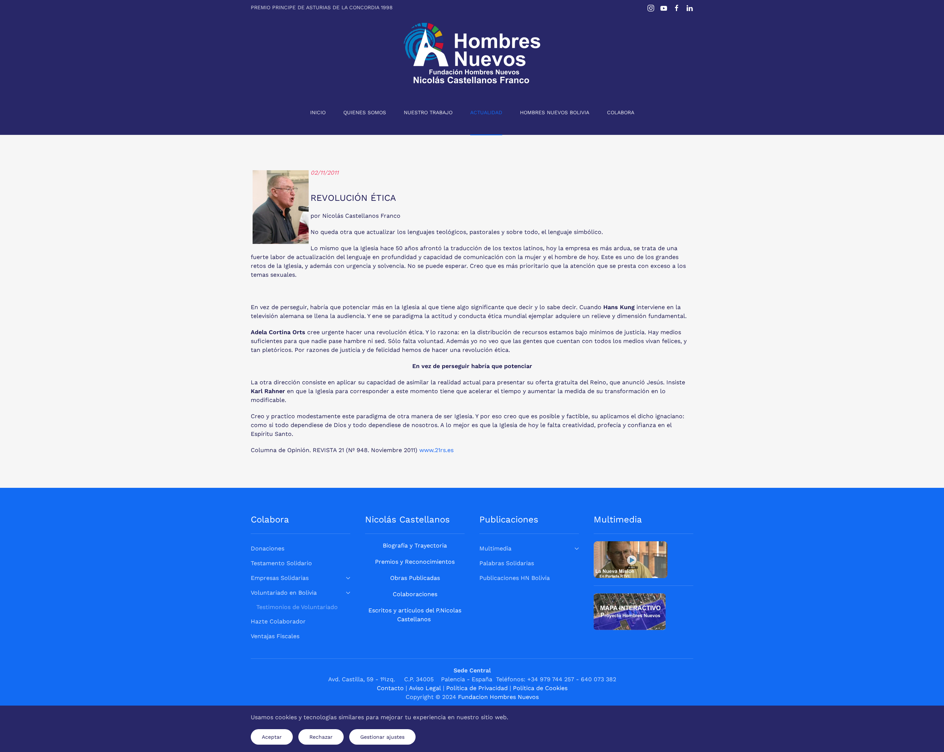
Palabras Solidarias (506, 563)
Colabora (620, 112)
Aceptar (272, 737)
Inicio (318, 112)
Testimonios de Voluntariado (297, 607)
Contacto (390, 688)
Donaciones (267, 548)
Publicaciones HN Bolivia (514, 577)
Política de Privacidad (477, 688)
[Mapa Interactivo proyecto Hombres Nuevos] (630, 611)
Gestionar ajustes (382, 737)
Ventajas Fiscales (275, 636)
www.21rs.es (436, 450)
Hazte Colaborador (278, 621)
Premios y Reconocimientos (415, 561)
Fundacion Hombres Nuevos (498, 696)
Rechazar (321, 737)
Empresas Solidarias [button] (280, 577)
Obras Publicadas (415, 577)
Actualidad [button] (486, 112)
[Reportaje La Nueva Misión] (630, 559)
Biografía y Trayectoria (415, 545)
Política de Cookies (540, 688)
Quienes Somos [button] (364, 112)
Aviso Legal (425, 688)
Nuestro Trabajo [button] (428, 112)
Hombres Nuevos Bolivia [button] (554, 112)
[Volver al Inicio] (472, 53)
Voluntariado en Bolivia (284, 592)
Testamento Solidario (281, 563)
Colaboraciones (415, 594)
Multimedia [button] (495, 548)
